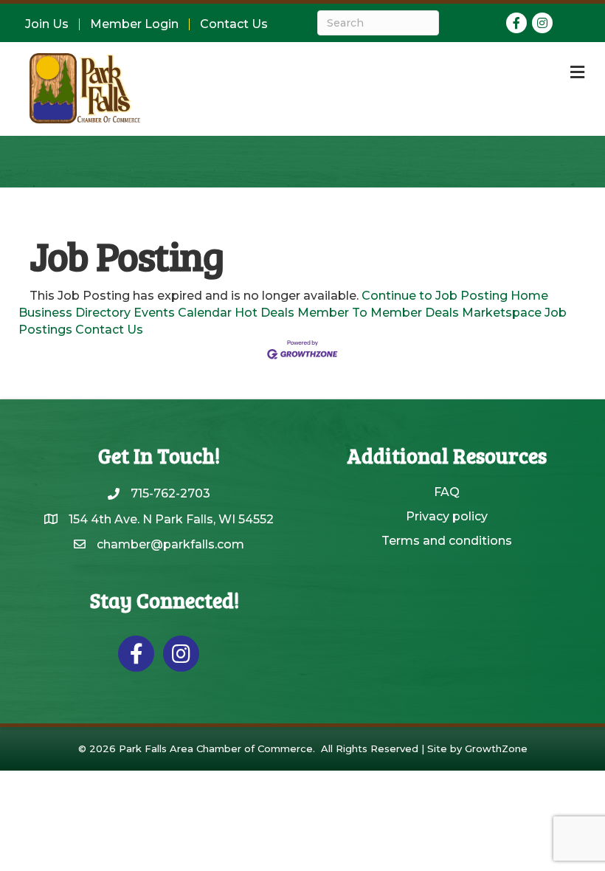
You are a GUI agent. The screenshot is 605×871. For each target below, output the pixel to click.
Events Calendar (183, 313)
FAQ (447, 492)
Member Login (134, 24)
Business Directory (74, 313)
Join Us (47, 24)
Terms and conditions (446, 541)
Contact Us (234, 24)
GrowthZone (496, 748)
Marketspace (502, 313)
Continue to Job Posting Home (455, 296)
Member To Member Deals (378, 313)
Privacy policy (447, 516)
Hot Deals (264, 313)
